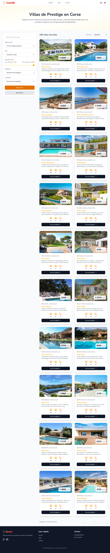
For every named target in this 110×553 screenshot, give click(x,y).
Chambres (8, 77)
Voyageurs (8, 69)
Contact (67, 3)
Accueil (51, 3)
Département (9, 42)
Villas (59, 3)
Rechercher (19, 88)
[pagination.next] (105, 521)
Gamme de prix (9, 59)
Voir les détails (54, 81)
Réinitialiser (19, 93)
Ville (6, 51)
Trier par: (88, 34)
